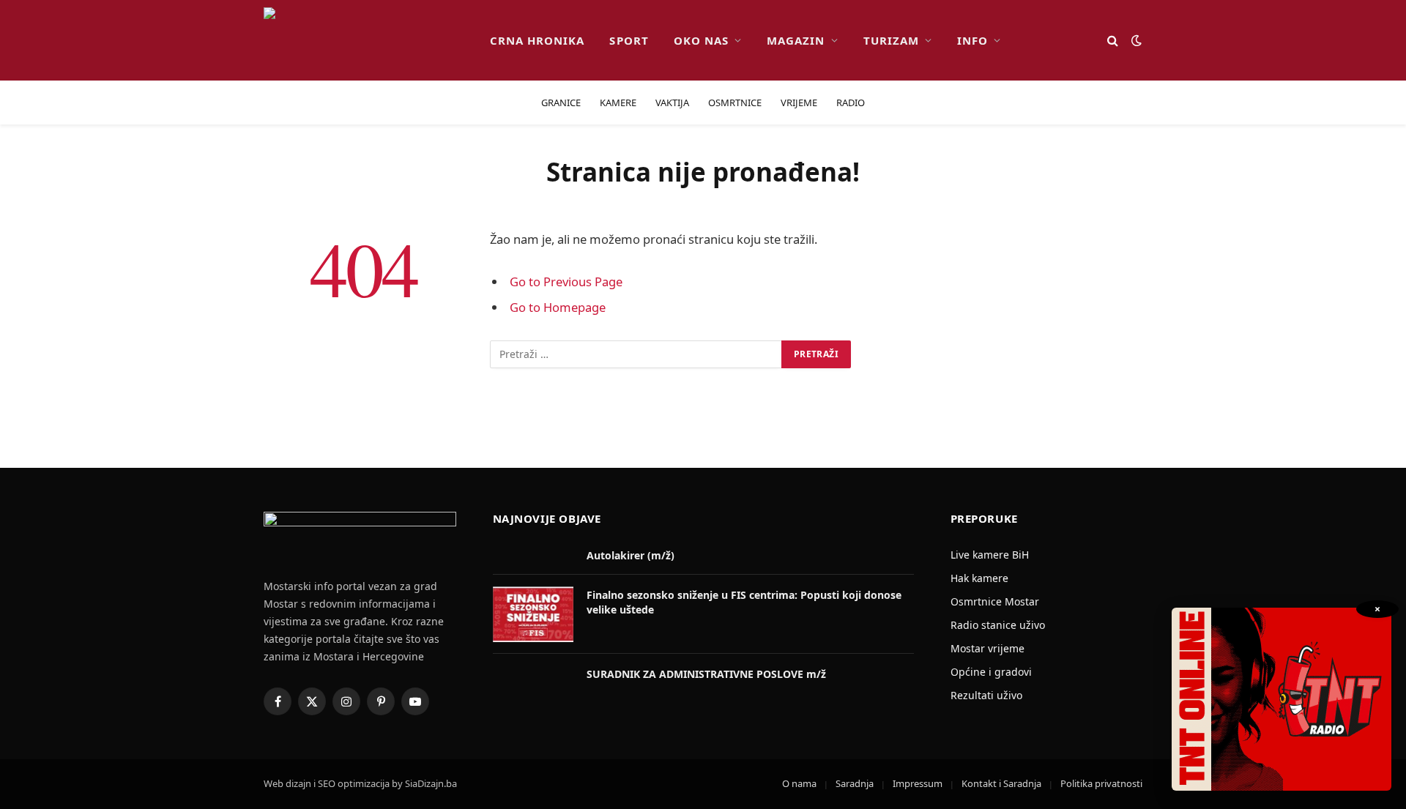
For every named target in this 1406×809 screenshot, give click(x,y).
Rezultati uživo (986, 695)
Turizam (891, 40)
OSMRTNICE (735, 102)
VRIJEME (799, 102)
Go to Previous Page (566, 281)
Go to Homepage (558, 307)
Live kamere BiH (990, 555)
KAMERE (618, 102)
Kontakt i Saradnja (1001, 783)
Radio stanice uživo (998, 625)
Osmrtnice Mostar (995, 601)
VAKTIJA (672, 102)
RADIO (850, 102)
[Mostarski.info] (365, 40)
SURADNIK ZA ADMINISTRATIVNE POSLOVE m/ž (706, 674)
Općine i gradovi (991, 672)
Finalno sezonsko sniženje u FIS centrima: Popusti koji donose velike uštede (744, 602)
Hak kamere (979, 578)
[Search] (1112, 40)
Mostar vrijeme (987, 648)
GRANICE (561, 102)
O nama (799, 783)
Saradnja (855, 783)
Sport (628, 40)
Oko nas (701, 40)
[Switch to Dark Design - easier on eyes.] (1135, 40)
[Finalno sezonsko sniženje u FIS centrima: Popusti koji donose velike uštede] (533, 614)
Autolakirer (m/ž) (630, 555)
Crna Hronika (537, 40)
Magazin (796, 40)
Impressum (917, 783)
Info (972, 40)
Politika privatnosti (1101, 783)
